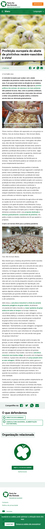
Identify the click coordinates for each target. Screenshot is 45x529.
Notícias (6, 68)
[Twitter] (34, 68)
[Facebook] (30, 68)
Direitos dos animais (15, 417)
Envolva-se (38, 4)
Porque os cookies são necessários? (28, 524)
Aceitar (9, 524)
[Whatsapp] (38, 68)
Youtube (9, 511)
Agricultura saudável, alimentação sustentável (21, 423)
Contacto (5, 502)
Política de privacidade (10, 505)
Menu (7, 11)
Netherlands (22, 470)
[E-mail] (41, 68)
